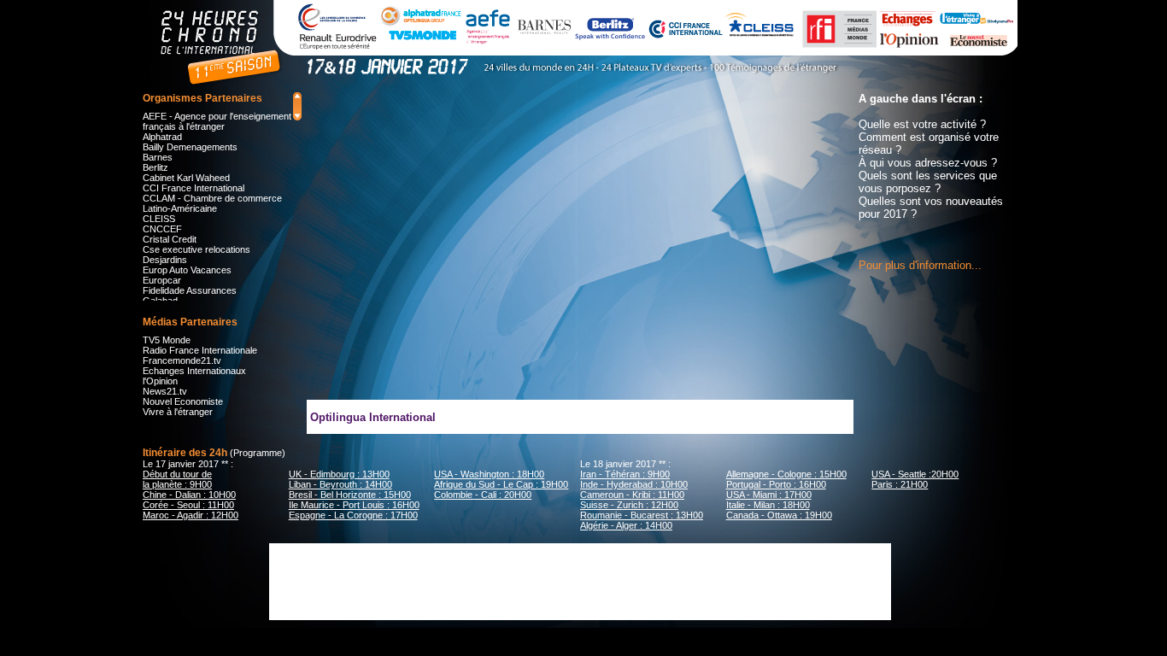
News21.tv (165, 391)
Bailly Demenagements (190, 147)
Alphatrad (162, 137)
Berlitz (155, 167)
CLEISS (159, 219)
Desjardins (165, 260)
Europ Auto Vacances (187, 270)
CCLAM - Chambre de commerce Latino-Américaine (212, 203)
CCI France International (193, 188)
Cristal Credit (169, 239)
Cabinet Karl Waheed (186, 178)
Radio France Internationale (200, 350)
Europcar (162, 280)
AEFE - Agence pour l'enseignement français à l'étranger (217, 121)
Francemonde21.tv (182, 360)
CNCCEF (162, 229)
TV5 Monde (167, 340)
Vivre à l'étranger (178, 412)
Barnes (158, 157)
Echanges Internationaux (194, 371)
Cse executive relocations (196, 249)
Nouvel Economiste (183, 401)
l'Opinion (160, 381)
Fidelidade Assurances (190, 290)
